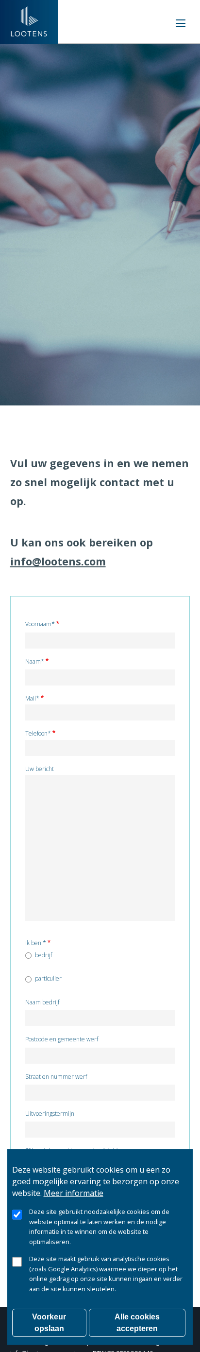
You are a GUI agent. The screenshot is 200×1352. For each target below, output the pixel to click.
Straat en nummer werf (56, 1077)
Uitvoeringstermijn (49, 1114)
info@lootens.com (58, 561)
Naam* (34, 662)
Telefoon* (38, 733)
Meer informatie (73, 1193)
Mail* (32, 698)
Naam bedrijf (42, 1002)
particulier (48, 978)
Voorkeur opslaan (49, 1323)
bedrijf (43, 955)
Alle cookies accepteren (137, 1323)
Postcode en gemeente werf (61, 1039)
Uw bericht (39, 769)
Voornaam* (40, 624)
